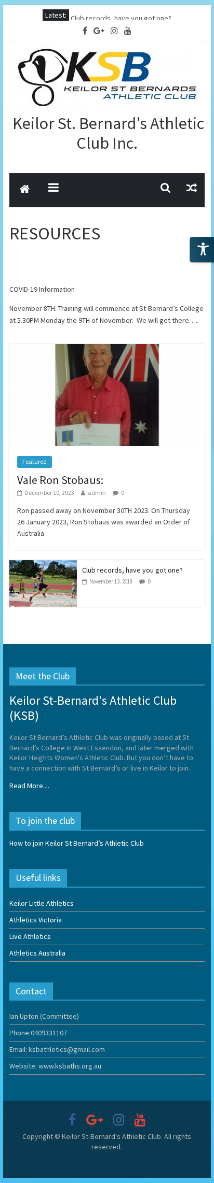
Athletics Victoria (35, 919)
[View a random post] (192, 187)
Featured (34, 461)
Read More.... (29, 785)
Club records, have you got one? (132, 570)
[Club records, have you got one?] (43, 566)
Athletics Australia (37, 953)
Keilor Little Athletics (41, 903)
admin (97, 492)
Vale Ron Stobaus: (98, 15)
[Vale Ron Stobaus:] (107, 349)
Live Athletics (30, 936)
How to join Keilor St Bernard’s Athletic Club (76, 843)
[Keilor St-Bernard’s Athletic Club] (25, 190)
